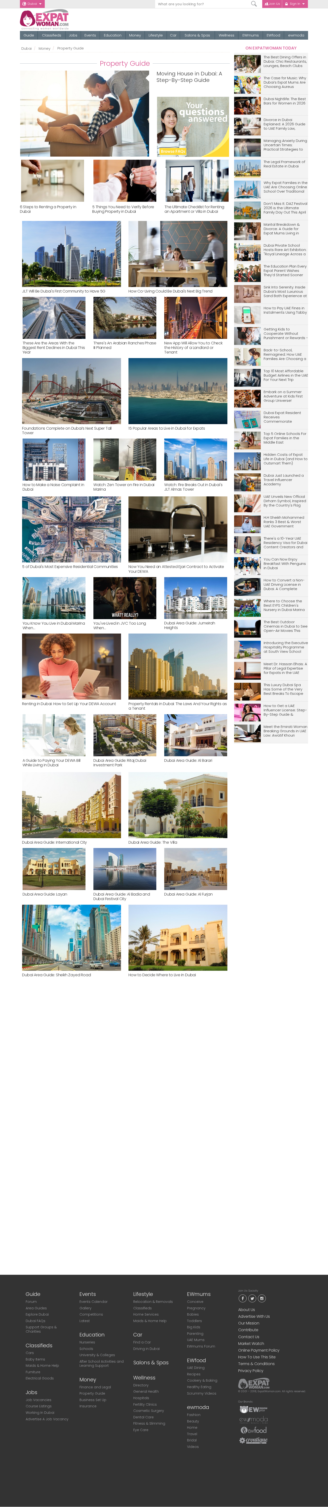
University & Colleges (97, 1355)
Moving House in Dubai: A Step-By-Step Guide (189, 77)
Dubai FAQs (35, 1320)
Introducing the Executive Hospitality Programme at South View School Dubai (286, 647)
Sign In (295, 3)
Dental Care (143, 1417)
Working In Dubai (40, 1412)
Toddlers (194, 1320)
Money (135, 35)
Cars (30, 1352)
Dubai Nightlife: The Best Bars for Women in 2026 (285, 101)
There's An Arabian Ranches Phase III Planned (124, 345)
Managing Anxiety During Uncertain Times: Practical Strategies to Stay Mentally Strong (285, 145)
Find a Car (142, 1342)
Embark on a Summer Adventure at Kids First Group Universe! (283, 396)
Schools (86, 1348)
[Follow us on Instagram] (261, 1298)
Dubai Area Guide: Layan (45, 894)
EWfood (273, 35)
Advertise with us (254, 1316)
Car (173, 35)
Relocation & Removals (153, 1301)
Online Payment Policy (258, 1350)
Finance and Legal (95, 1387)
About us (246, 1309)
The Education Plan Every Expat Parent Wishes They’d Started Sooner (285, 270)
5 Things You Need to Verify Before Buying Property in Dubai (123, 209)
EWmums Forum (201, 1346)
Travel (192, 1434)
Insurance (88, 1406)
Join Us (274, 3)
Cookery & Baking (202, 1380)
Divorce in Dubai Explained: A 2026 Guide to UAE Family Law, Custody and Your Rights (285, 124)
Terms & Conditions (256, 1364)
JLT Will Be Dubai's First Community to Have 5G (63, 291)
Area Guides (36, 1308)
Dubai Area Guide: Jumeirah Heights (189, 625)
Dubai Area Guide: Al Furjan (188, 894)
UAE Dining (196, 1367)
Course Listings (39, 1406)
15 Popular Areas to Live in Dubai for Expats (166, 428)
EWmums (251, 35)
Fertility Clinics (145, 1404)
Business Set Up (92, 1399)
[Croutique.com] (253, 1440)
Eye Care (140, 1430)
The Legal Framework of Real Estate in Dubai (284, 164)
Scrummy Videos (201, 1393)
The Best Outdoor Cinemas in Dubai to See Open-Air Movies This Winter (286, 626)
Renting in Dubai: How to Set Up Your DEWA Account (69, 704)
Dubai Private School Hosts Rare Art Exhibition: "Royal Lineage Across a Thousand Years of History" (285, 249)
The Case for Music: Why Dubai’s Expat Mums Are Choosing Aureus (285, 82)
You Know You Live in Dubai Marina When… (54, 625)
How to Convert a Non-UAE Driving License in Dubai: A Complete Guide (284, 584)
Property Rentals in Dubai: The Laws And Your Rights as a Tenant (177, 706)
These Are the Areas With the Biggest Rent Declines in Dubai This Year (54, 348)
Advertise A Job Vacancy (47, 1419)
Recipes (193, 1374)
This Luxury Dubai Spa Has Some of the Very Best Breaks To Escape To (283, 689)
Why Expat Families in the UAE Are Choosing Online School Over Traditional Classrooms (286, 187)
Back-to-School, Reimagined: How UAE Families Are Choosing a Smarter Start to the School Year (285, 354)
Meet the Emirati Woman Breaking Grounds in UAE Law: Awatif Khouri (285, 731)
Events (90, 35)
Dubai (32, 3)
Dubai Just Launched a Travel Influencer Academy (284, 480)
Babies (193, 1314)
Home (192, 1427)
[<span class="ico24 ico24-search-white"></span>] (254, 4)
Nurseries (87, 1342)
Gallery (85, 1308)
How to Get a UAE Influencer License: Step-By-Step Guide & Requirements (285, 710)
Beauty (193, 1421)
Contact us (248, 1337)
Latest (84, 1320)
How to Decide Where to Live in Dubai (162, 975)
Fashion (193, 1414)
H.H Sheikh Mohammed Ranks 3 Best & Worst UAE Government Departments (284, 522)
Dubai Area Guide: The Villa (152, 842)
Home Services (146, 1314)
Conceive (195, 1301)
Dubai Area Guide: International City (54, 842)
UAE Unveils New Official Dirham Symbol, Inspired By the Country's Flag (285, 501)
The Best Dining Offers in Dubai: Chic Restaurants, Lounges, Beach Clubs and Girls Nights (285, 61)
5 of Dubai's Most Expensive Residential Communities (70, 566)
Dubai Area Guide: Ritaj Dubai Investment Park (119, 762)
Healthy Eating (199, 1387)
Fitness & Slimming (149, 1423)
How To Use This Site (257, 1357)
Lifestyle (156, 35)
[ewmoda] (253, 1419)
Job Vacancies (38, 1399)
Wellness (226, 35)
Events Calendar (93, 1301)
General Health (146, 1391)
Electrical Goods (40, 1378)
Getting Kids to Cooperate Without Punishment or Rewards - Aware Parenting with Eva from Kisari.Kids (286, 333)
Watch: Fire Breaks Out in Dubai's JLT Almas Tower (193, 487)
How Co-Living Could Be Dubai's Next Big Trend (170, 291)
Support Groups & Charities (41, 1329)
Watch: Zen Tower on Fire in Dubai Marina (123, 487)
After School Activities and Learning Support (101, 1363)
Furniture (33, 1372)
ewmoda (296, 35)
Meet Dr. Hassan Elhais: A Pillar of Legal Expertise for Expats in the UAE (285, 668)
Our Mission (248, 1323)
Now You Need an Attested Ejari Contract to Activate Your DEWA (176, 569)
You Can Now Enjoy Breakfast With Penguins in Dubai (285, 563)
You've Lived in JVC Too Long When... (119, 625)
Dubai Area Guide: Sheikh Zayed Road (56, 975)
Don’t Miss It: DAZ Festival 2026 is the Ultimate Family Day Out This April (285, 208)
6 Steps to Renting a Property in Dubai (48, 209)
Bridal (192, 1440)
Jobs (73, 35)
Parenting (195, 1333)
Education (112, 35)
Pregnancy (196, 1308)
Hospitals (141, 1398)
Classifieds (51, 35)
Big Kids (193, 1327)
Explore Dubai (37, 1314)
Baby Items (35, 1359)
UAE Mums (196, 1339)
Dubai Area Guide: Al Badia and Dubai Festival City (121, 896)
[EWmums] (253, 1409)
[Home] (61, 19)
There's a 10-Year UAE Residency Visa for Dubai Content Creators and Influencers (285, 542)
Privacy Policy (250, 1370)
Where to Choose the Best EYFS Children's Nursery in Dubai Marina (284, 605)
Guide (29, 35)
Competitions (91, 1314)
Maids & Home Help (42, 1365)
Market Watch (251, 1343)
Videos (193, 1446)
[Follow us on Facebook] (242, 1298)
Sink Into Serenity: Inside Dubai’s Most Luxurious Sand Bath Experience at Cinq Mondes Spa (285, 291)
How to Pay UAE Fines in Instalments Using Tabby (285, 310)
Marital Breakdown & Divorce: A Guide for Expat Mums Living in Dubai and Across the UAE (283, 229)
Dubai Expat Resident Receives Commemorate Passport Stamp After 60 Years (285, 417)
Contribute (248, 1330)
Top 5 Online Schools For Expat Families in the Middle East (285, 438)
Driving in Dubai (146, 1348)
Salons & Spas (197, 35)
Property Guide (92, 1393)
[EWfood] (253, 1430)
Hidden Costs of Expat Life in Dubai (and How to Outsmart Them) (286, 459)
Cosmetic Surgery (148, 1410)
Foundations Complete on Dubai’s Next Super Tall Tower (67, 430)
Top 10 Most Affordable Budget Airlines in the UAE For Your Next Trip (286, 375)
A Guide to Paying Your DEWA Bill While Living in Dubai (52, 762)
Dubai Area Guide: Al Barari (188, 760)
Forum (31, 1301)
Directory (141, 1385)
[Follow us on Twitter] (252, 1298)
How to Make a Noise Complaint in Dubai (54, 487)
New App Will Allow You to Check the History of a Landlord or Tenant (193, 348)
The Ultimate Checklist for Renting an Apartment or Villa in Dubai (194, 209)
